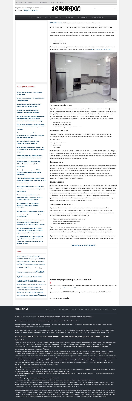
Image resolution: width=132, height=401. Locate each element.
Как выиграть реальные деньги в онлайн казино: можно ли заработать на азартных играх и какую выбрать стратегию (30, 230)
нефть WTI (35, 284)
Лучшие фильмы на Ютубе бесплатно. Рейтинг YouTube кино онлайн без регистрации (29, 163)
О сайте (52, 2)
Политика (73, 309)
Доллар (22, 261)
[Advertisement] (83, 262)
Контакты (60, 2)
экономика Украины (37, 295)
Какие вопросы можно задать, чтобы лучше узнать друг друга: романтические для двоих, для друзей (31, 149)
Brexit (24, 256)
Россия (20, 267)
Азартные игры (97, 17)
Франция (25, 272)
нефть (23, 284)
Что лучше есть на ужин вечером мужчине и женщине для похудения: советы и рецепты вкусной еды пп (30, 213)
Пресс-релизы (95, 309)
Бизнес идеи (84, 309)
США (26, 267)
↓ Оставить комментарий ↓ (83, 245)
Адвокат (58, 17)
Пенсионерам (83, 17)
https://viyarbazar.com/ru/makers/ (101, 49)
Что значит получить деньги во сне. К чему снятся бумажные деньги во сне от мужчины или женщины (30, 188)
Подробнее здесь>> (30, 10)
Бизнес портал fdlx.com (72, 288)
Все (30, 17)
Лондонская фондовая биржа (33, 264)
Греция (18, 261)
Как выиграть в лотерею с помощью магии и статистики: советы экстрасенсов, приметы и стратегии (31, 126)
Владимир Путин (33, 259)
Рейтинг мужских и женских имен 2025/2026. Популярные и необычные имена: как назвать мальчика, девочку (31, 180)
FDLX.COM (21, 309)
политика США (37, 287)
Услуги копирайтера (41, 2)
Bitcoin (18, 256)
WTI (39, 256)
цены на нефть (33, 292)
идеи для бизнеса (27, 280)
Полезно (106, 309)
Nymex (35, 256)
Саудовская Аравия (34, 268)
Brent (21, 256)
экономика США (24, 295)
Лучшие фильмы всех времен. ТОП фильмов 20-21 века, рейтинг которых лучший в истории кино (31, 172)
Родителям (70, 17)
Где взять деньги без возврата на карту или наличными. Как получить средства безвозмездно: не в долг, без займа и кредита (31, 222)
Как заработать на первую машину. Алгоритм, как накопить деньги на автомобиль (28, 205)
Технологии (63, 309)
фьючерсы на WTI (22, 292)
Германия (41, 259)
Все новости (28, 2)
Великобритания (22, 258)
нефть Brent (28, 284)
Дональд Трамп (29, 261)
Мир (55, 309)
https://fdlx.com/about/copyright (41, 326)
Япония (30, 272)
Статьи (113, 309)
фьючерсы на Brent (37, 290)
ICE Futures (30, 256)
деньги (29, 276)
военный (25, 276)
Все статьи (19, 2)
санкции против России (24, 290)
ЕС (36, 261)
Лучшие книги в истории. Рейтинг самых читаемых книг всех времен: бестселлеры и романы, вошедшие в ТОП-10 (30, 135)
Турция (41, 268)
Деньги (38, 17)
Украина (19, 272)
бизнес (34, 272)
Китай (22, 264)
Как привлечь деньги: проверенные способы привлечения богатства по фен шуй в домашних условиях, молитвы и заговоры (30, 118)
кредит (40, 281)
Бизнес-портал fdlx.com (29, 317)
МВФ (43, 264)
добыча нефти (37, 276)
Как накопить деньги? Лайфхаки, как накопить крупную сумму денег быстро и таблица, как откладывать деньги (29, 197)
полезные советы (26, 287)
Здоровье (48, 17)
